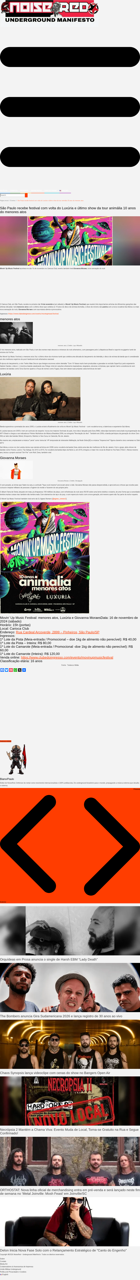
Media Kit (3, 1264)
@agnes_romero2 (59, 499)
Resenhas (24, 190)
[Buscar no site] (26, 195)
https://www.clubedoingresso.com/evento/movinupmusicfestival (33, 314)
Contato (3, 1261)
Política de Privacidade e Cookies (13, 1272)
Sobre (2, 1259)
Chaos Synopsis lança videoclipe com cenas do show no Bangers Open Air (55, 1073)
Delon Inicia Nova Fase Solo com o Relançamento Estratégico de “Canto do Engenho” (63, 1250)
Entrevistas (36, 190)
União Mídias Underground (10, 1269)
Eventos (14, 190)
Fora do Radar (50, 190)
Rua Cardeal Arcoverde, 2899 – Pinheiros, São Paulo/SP (57, 632)
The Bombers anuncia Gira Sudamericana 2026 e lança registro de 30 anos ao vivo (61, 1016)
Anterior (3, 902)
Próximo (137, 789)
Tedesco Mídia (5, 741)
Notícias (3, 190)
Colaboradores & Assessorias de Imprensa (16, 1267)
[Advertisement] (70, 286)
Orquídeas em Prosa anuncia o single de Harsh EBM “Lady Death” (49, 959)
